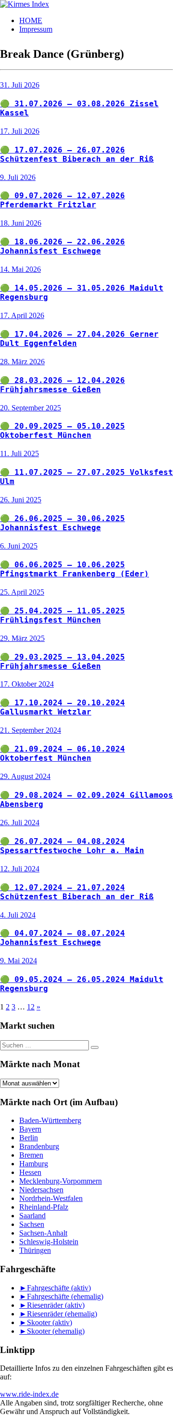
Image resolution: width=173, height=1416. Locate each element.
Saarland (32, 1216)
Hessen (30, 1172)
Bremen (31, 1155)
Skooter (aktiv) (49, 1322)
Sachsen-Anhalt (43, 1233)
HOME (30, 20)
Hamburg (33, 1164)
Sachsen (31, 1224)
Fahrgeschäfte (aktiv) (59, 1288)
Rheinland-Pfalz (43, 1207)
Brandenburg (39, 1146)
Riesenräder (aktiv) (56, 1305)
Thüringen (35, 1250)
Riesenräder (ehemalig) (62, 1314)
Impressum (35, 29)
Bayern (30, 1129)
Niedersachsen (41, 1190)
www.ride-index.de (29, 1394)
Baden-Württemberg (50, 1120)
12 (31, 1007)
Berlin (28, 1138)
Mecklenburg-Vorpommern (60, 1181)
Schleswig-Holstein (48, 1241)
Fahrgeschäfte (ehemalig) (65, 1296)
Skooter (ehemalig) (56, 1331)
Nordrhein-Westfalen (51, 1198)
